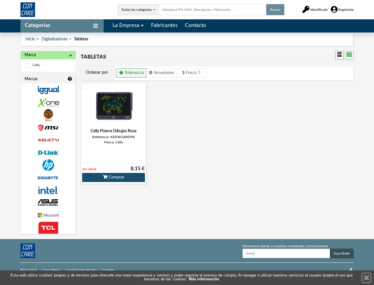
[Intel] (48, 190)
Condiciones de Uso (80, 270)
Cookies (108, 270)
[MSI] (48, 127)
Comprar (116, 177)
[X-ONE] (48, 102)
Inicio (30, 39)
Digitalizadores (54, 39)
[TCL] (48, 228)
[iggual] (48, 90)
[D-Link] (48, 152)
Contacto (195, 25)
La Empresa (125, 25)
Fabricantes (164, 25)
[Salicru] (48, 140)
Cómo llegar (51, 270)
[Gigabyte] (48, 177)
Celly (36, 65)
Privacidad (28, 270)
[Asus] (48, 202)
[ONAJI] (48, 115)
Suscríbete (342, 253)
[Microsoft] (48, 215)
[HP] (48, 165)
